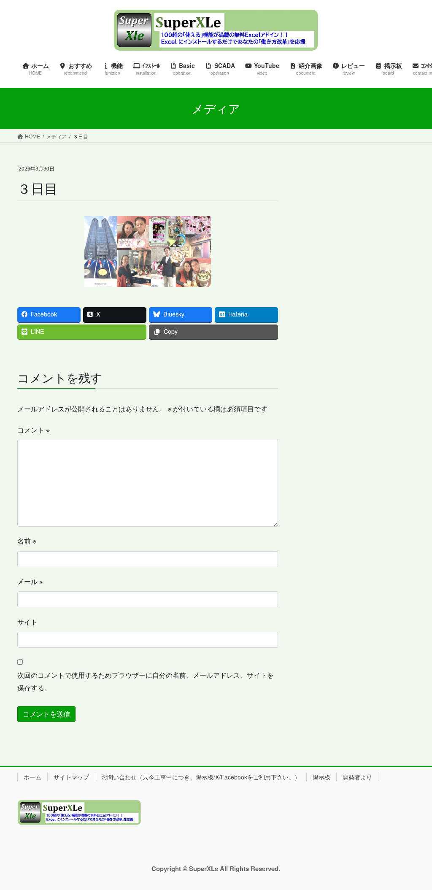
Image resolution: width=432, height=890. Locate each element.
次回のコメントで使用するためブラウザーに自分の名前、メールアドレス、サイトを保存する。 (145, 681)
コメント (33, 430)
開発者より (357, 777)
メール (30, 581)
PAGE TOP (413, 855)
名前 (26, 541)
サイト (27, 622)
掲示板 (321, 777)
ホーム (32, 777)
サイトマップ (71, 777)
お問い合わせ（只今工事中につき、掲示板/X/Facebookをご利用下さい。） (200, 777)
